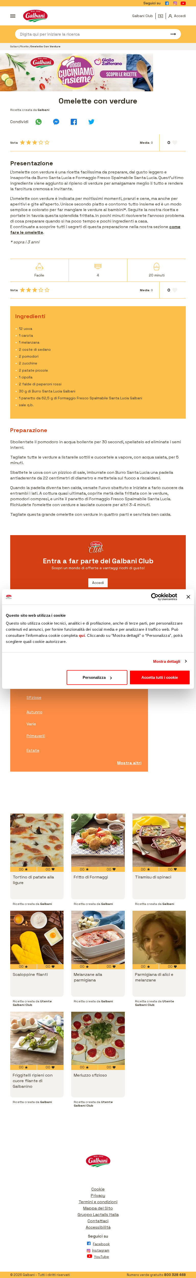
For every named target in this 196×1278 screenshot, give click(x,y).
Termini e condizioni (98, 1201)
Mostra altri (129, 763)
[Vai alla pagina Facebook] (166, 3)
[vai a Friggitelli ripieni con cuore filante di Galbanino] (37, 1038)
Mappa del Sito (98, 1208)
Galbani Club (142, 15)
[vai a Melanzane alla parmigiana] (98, 937)
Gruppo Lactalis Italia (98, 1214)
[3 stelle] (35, 142)
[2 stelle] (29, 142)
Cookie (98, 1189)
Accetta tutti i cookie (159, 677)
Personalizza (94, 677)
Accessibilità (98, 1227)
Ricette (24, 46)
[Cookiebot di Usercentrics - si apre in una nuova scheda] (154, 596)
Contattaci (98, 1221)
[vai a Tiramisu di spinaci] (159, 840)
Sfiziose (34, 697)
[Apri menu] (12, 16)
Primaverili (36, 735)
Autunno (34, 712)
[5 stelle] (47, 142)
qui (82, 635)
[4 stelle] (41, 142)
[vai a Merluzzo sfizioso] (98, 1038)
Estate (33, 750)
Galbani (14, 46)
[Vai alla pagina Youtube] (183, 3)
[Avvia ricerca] (171, 34)
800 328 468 (175, 1275)
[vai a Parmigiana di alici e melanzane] (159, 937)
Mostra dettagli (166, 661)
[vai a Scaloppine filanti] (37, 937)
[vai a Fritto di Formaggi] (98, 840)
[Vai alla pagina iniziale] (35, 16)
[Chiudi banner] (188, 596)
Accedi (98, 582)
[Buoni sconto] (162, 16)
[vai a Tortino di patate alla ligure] (37, 840)
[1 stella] (22, 142)
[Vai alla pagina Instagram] (175, 3)
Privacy (98, 1195)
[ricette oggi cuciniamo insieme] (98, 72)
